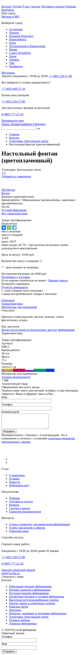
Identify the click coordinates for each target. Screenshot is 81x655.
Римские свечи (18, 606)
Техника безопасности (16, 377)
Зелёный (40, 370)
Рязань (13, 49)
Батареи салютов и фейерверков (29, 589)
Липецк (14, 32)
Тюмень (14, 59)
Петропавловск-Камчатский (27, 46)
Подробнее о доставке (16, 277)
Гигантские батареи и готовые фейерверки (36, 596)
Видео (6, 193)
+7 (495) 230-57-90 (13, 101)
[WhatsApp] (9, 227)
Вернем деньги (58, 280)
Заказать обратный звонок (18, 570)
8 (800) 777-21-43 (12, 114)
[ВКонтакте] (4, 227)
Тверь (12, 56)
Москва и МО (10, 16)
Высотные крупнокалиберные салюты (34, 599)
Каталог (7, 6)
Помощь (70, 6)
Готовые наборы (19, 620)
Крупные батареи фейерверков (29, 593)
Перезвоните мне (13, 120)
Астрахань (16, 29)
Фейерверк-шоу (19, 485)
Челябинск (16, 66)
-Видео (8, 189)
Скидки (35, 6)
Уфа (11, 63)
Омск (12, 42)
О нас (25, 6)
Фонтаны (15, 610)
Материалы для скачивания (19, 307)
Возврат (14, 504)
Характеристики (12, 303)
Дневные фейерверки (23, 623)
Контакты (8, 9)
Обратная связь (19, 531)
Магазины (8, 72)
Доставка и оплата (53, 6)
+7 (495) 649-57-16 (13, 88)
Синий (50, 370)
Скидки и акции (19, 508)
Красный (19, 370)
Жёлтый (7, 370)
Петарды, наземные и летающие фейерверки (37, 613)
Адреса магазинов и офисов (27, 527)
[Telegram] (14, 227)
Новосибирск (17, 39)
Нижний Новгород (21, 36)
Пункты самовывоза (15, 287)
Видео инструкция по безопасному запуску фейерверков (38, 329)
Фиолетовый (29, 371)
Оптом (17, 6)
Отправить (9, 431)
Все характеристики (15, 213)
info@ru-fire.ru (11, 573)
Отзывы (14, 478)
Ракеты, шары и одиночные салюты (32, 603)
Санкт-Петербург (20, 52)
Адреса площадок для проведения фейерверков (39, 524)
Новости (14, 482)
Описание (8, 300)
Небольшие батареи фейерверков (30, 586)
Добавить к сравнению (16, 176)
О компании (17, 475)
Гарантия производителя (25, 511)
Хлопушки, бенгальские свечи (28, 616)
